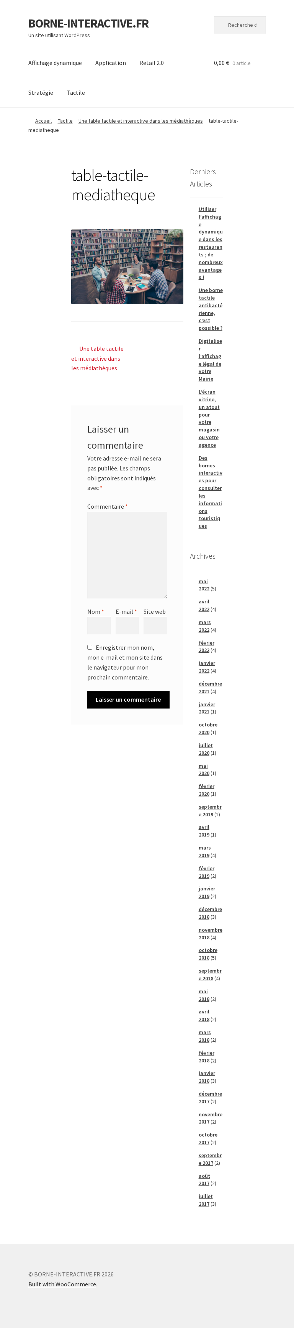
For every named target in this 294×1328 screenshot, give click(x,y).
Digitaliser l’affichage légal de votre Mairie (210, 359)
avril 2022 (204, 605)
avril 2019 (204, 831)
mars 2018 (205, 1036)
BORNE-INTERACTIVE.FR (88, 23)
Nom (95, 611)
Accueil (43, 120)
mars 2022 (205, 626)
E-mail (126, 611)
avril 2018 (204, 1015)
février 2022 (206, 646)
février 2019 (206, 872)
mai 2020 (204, 769)
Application (110, 62)
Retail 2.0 (151, 62)
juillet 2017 (206, 1200)
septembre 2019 (210, 810)
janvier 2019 (207, 892)
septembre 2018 (210, 974)
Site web (155, 611)
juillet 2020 (206, 749)
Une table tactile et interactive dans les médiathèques (140, 120)
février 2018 (206, 1056)
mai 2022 (204, 585)
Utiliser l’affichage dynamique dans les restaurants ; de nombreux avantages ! (211, 243)
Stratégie (40, 92)
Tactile (76, 92)
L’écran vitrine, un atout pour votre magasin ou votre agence (209, 418)
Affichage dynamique (55, 62)
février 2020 (206, 790)
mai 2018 (204, 995)
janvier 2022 (207, 667)
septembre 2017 (210, 1159)
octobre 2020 (208, 728)
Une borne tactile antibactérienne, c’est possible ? (211, 309)
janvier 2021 (207, 708)
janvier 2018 (207, 1077)
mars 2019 (205, 851)
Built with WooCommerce (62, 1284)
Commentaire (107, 506)
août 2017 (204, 1179)
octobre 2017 (208, 1138)
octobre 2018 (208, 954)
